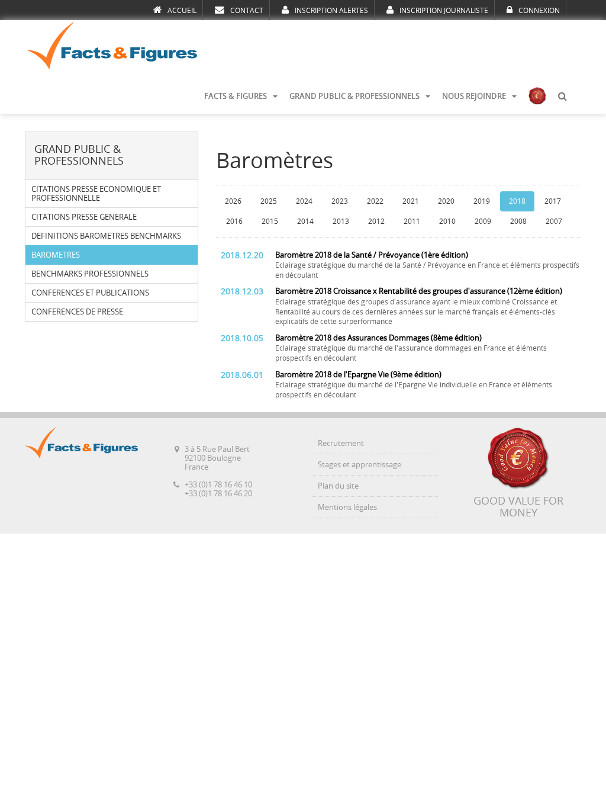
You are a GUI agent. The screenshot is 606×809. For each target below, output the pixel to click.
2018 (517, 201)
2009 (483, 221)
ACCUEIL (181, 11)
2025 (268, 201)
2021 (410, 201)
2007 (554, 221)
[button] (562, 96)
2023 (339, 201)
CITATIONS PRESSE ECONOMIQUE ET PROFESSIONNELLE (96, 194)
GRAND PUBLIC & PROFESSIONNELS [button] (354, 96)
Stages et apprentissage (359, 464)
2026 (233, 201)
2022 (375, 201)
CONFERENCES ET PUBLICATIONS (90, 292)
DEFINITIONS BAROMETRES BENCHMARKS (106, 236)
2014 (305, 221)
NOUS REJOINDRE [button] (474, 96)
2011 (412, 221)
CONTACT (246, 11)
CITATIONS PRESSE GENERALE (84, 217)
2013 (341, 221)
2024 (304, 201)
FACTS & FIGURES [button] (235, 96)
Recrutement (341, 443)
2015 (270, 221)
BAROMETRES (55, 255)
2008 (518, 221)
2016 (234, 221)
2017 (552, 201)
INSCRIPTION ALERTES (331, 11)
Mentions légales (347, 507)
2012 (376, 221)
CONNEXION (539, 11)
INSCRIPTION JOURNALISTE (443, 11)
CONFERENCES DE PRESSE (77, 311)
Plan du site (338, 485)
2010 (447, 221)
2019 (481, 201)
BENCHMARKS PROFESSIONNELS (90, 273)
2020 (446, 201)
